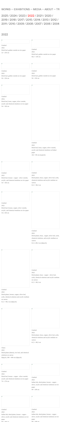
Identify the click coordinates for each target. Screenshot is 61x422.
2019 (4, 20)
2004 (56, 24)
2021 (40, 16)
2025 (4, 16)
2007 (38, 24)
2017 (21, 20)
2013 (46, 20)
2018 (13, 20)
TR (57, 9)
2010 (12, 24)
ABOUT (49, 9)
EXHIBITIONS (22, 9)
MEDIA (37, 9)
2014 (37, 20)
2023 (22, 16)
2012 (54, 20)
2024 (13, 16)
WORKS (6, 9)
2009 (20, 24)
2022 (31, 16)
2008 (30, 24)
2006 (47, 24)
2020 (48, 16)
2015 (29, 20)
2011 (4, 24)
